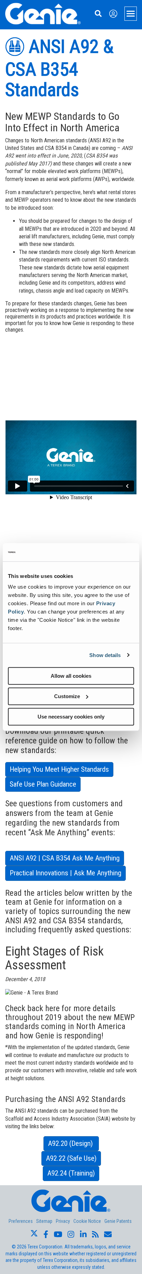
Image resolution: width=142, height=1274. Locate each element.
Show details (105, 655)
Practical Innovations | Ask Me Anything (65, 873)
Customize (67, 696)
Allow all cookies (71, 676)
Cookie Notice (87, 1221)
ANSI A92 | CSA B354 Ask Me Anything (65, 858)
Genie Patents (118, 1221)
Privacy (63, 1221)
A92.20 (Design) (71, 1143)
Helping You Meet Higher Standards (59, 769)
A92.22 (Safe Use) (71, 1158)
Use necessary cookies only (71, 717)
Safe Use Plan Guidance (43, 784)
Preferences (21, 1221)
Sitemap (44, 1221)
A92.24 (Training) (71, 1173)
